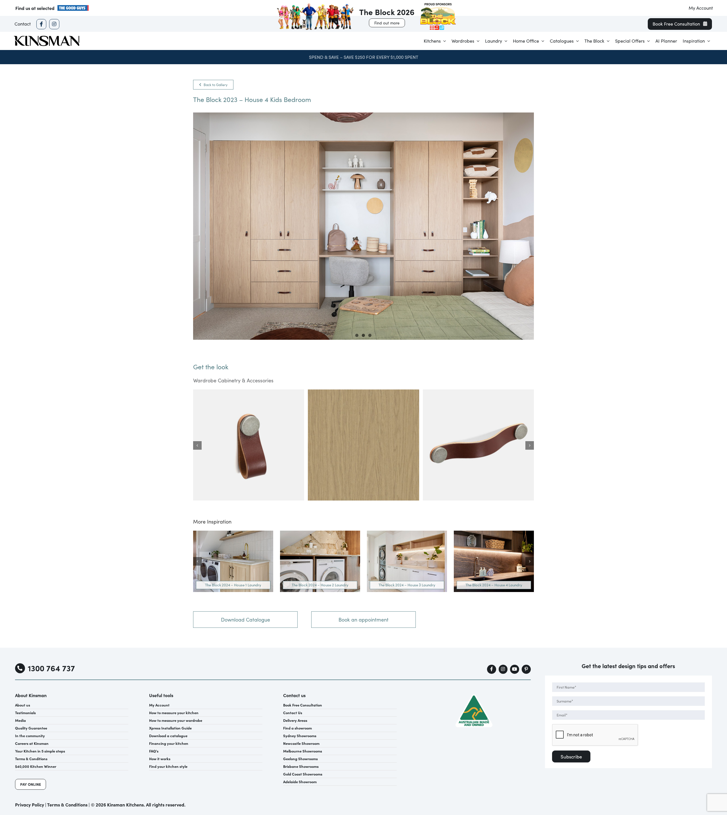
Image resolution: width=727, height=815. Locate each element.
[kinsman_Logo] (46, 37)
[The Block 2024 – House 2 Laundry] (320, 533)
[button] (197, 445)
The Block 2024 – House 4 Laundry (493, 584)
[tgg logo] (73, 7)
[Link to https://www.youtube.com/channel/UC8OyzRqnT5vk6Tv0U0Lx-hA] (514, 669)
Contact (22, 24)
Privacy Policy (29, 804)
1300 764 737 (51, 667)
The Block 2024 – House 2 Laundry (320, 584)
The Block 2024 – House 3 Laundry (407, 584)
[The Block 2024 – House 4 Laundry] (494, 533)
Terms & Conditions (67, 804)
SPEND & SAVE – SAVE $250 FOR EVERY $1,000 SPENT (363, 57)
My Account (701, 8)
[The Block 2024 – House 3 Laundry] (407, 533)
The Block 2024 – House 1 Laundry (233, 584)
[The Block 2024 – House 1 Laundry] (233, 533)
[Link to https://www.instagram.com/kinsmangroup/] (54, 24)
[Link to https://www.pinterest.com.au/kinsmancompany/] (526, 669)
